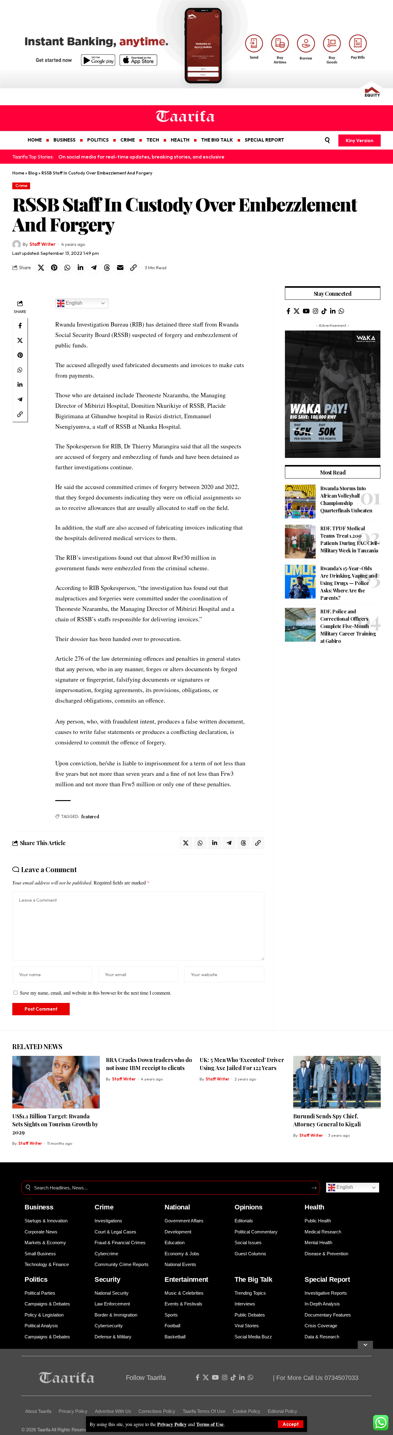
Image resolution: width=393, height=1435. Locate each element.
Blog (32, 173)
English (73, 303)
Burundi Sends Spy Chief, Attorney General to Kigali (327, 1120)
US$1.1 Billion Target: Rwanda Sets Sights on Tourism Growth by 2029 (55, 1124)
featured (90, 817)
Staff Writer (42, 244)
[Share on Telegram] (94, 268)
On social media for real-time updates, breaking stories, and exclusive (141, 156)
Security (107, 1279)
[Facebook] (288, 311)
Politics (36, 1279)
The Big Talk (253, 1279)
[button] (290, 1424)
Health (314, 1207)
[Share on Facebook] (20, 325)
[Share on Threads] (107, 268)
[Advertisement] (332, 695)
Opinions (249, 1207)
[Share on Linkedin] (80, 268)
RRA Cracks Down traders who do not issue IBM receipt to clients (149, 1064)
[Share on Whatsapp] (67, 268)
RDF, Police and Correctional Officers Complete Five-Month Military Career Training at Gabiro (348, 626)
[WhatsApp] (341, 311)
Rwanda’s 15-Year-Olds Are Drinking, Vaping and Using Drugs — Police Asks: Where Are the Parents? (348, 583)
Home (18, 173)
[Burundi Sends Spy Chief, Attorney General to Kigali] (337, 1082)
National (177, 1207)
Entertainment (186, 1279)
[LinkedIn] (333, 311)
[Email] (120, 268)
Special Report (327, 1279)
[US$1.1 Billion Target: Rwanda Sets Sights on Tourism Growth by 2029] (56, 1082)
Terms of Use (210, 1424)
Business (39, 1207)
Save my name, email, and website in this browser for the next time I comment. (95, 992)
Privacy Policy (172, 1424)
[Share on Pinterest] (54, 268)
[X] (296, 311)
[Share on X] (41, 268)
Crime (21, 185)
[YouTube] (306, 311)
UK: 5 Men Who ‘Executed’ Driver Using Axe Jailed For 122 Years (242, 1064)
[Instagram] (315, 311)
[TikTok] (324, 311)
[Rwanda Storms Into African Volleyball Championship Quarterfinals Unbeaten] (300, 502)
